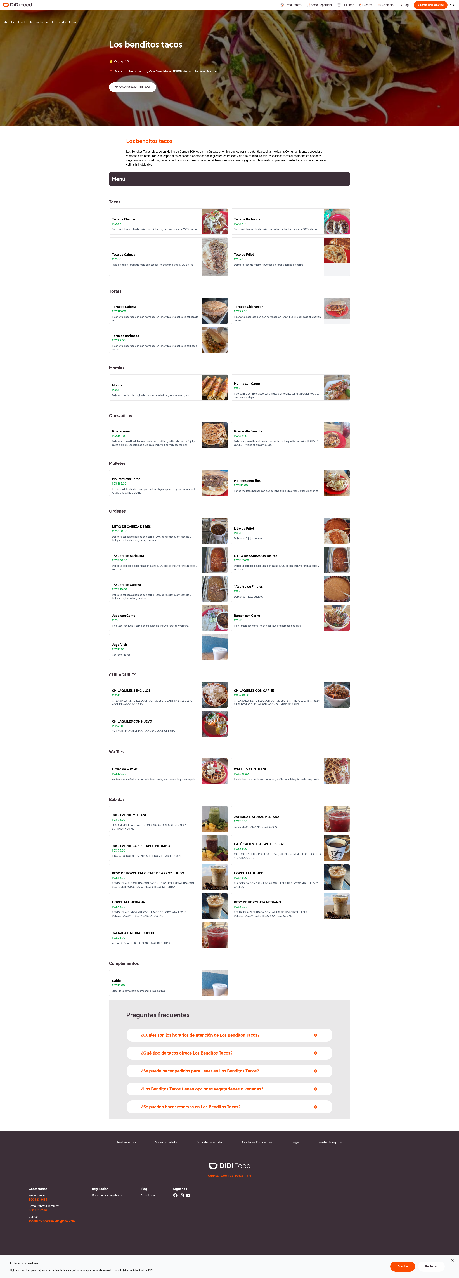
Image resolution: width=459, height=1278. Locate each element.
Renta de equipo (330, 1142)
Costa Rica (227, 1176)
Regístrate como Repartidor (430, 5)
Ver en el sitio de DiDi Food (132, 87)
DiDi (11, 22)
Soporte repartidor (210, 1142)
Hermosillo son (38, 22)
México (239, 1176)
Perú (248, 1176)
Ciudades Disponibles (257, 1142)
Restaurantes (126, 1142)
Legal (295, 1142)
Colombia (213, 1176)
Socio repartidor (166, 1142)
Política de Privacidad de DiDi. (136, 1270)
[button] (431, 5)
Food (21, 22)
